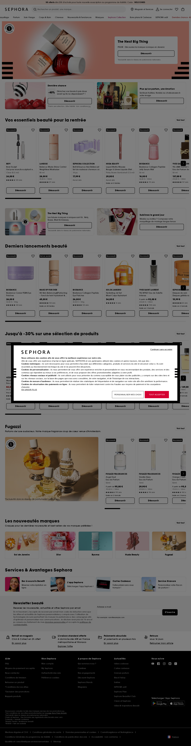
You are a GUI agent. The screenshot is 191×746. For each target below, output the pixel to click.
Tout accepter (157, 394)
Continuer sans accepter (161, 349)
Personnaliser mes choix (127, 394)
